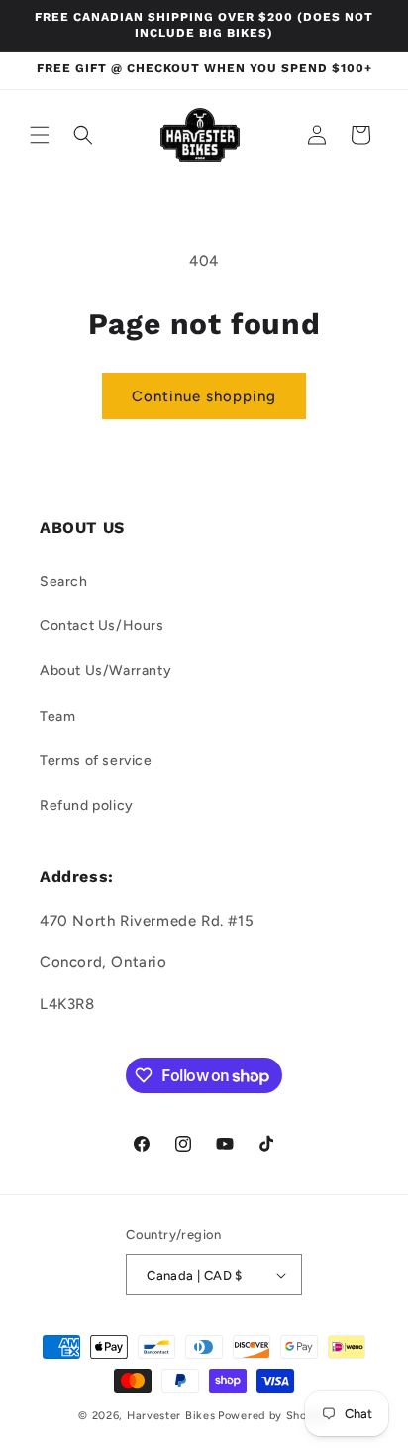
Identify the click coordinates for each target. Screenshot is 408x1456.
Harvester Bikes (171, 1415)
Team (57, 716)
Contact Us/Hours (102, 625)
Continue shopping (204, 396)
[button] (39, 135)
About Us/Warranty (105, 670)
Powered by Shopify (274, 1415)
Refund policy (87, 805)
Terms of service (96, 760)
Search (64, 581)
